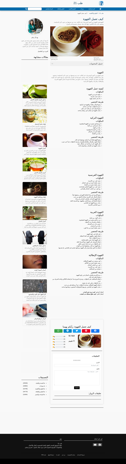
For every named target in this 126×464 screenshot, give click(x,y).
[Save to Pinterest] (86, 331)
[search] (26, 9)
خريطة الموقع (51, 454)
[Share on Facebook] (95, 331)
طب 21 (101, 13)
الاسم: (98, 362)
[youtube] (95, 444)
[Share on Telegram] (68, 331)
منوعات (82, 8)
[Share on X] (77, 331)
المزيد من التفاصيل (43, 51)
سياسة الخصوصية (71, 454)
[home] (100, 8)
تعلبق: (98, 368)
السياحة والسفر (49, 8)
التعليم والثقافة (60, 8)
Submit (77, 387)
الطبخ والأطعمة (72, 8)
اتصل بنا (58, 454)
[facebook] (100, 444)
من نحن (63, 454)
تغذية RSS (43, 454)
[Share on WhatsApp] (58, 331)
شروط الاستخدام (81, 454)
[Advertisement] (76, 158)
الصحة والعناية (91, 8)
